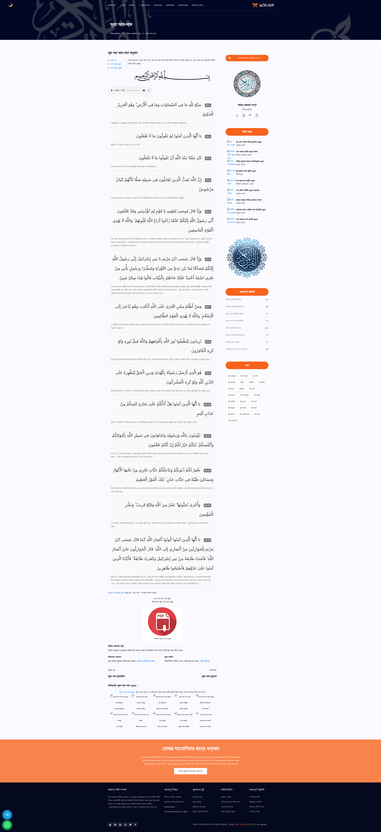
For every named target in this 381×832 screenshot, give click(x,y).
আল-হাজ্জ (251, 388)
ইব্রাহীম (251, 382)
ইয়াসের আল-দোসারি (205, 726)
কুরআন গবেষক (145, 5)
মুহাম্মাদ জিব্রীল (184, 708)
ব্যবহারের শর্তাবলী (255, 802)
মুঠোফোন (131, 5)
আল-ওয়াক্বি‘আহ (244, 414)
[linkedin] (120, 824)
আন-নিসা (255, 376)
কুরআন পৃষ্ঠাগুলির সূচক (200, 812)
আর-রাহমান (231, 414)
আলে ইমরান (244, 376)
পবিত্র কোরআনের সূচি (116, 593)
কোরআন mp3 (170, 5)
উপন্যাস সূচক (197, 797)
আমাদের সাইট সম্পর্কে (256, 807)
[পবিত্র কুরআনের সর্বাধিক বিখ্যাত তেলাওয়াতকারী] (257, 115)
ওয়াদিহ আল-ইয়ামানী (183, 726)
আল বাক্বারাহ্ (232, 376)
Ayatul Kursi (169, 807)
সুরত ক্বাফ (243, 407)
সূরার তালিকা (205, 661)
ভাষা (124, 5)
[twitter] (130, 824)
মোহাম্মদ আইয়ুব (141, 708)
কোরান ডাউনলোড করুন (146, 661)
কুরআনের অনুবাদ (183, 5)
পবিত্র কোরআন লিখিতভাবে (230, 802)
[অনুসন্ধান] (230, 58)
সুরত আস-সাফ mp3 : (127, 692)
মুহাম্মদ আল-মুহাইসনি (162, 708)
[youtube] (110, 824)
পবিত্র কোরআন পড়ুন (133, 34)
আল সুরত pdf (116, 64)
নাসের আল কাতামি (162, 726)
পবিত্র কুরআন (115, 34)
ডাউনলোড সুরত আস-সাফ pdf (162, 638)
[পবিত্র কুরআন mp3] (237, 115)
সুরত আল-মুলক (232, 420)
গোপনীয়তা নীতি (254, 797)
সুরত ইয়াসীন (231, 401)
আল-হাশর (257, 414)
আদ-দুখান (243, 401)
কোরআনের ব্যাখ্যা (227, 807)
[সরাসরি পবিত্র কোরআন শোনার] (250, 115)
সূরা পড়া (114, 60)
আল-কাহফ (231, 388)
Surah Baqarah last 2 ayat (176, 812)
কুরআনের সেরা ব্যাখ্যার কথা (174, 802)
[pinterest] (115, 824)
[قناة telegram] (7, 815)
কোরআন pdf (158, 5)
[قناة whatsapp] (7, 825)
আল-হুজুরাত (231, 407)
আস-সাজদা (257, 395)
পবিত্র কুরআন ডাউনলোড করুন (189, 771)
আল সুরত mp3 (116, 68)
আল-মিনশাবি (205, 708)
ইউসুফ (242, 382)
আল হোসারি (119, 726)
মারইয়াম (241, 388)
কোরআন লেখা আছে (197, 5)
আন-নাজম (254, 407)
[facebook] (135, 824)
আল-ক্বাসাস (231, 395)
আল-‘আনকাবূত (244, 395)
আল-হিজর (262, 382)
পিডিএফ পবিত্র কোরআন (172, 797)
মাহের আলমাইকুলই (119, 708)
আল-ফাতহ (254, 401)
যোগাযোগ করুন (111, 5)
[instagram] (125, 824)
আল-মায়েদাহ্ (231, 382)
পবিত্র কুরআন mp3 (228, 812)
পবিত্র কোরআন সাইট (242, 824)
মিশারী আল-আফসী (141, 726)
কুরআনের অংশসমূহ (199, 807)
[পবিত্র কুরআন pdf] (244, 115)
